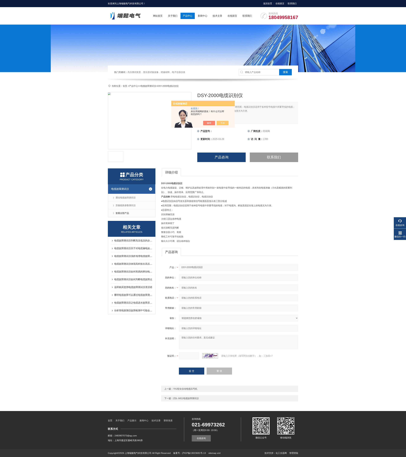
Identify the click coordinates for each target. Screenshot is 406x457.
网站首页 (158, 15)
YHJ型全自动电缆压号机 (185, 389)
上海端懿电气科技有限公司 (130, 3)
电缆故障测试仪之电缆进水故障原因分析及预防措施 (133, 302)
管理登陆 (293, 453)
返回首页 (267, 3)
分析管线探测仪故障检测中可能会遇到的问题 (133, 310)
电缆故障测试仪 (148, 86)
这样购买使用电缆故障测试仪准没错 (133, 287)
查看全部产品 (122, 213)
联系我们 (292, 3)
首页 (125, 86)
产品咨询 (222, 157)
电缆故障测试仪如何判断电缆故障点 (133, 279)
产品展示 (132, 420)
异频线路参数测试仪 (126, 205)
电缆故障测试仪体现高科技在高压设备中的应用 (133, 263)
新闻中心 (202, 15)
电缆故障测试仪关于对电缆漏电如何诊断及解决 (133, 248)
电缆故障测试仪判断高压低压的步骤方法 (133, 240)
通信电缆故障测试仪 (126, 197)
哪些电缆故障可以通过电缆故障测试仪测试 (133, 295)
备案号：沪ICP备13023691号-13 (189, 453)
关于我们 (172, 15)
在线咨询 (201, 438)
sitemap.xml (214, 453)
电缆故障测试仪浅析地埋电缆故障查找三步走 (133, 256)
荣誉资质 (168, 420)
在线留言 (279, 3)
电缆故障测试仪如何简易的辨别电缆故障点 (133, 271)
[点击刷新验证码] (210, 356)
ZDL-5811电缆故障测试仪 (186, 398)
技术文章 (217, 15)
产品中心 (187, 15)
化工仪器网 (281, 453)
